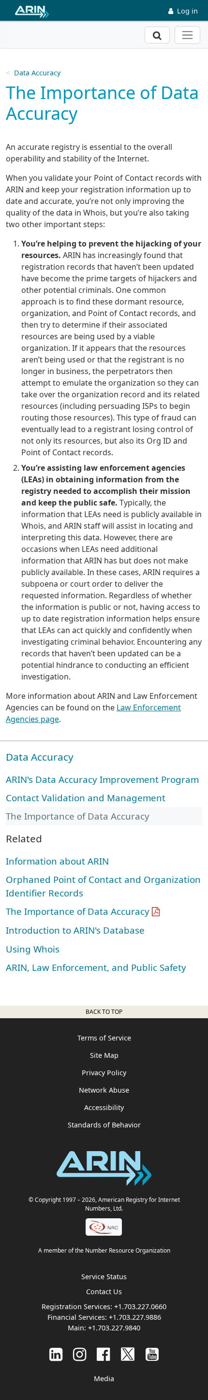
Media (104, 1378)
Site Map (104, 1055)
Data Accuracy (37, 72)
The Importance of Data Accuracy (77, 911)
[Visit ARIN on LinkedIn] (56, 1353)
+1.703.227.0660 (140, 1306)
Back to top (104, 1012)
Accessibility (104, 1107)
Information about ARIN (57, 861)
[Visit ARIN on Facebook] (103, 1353)
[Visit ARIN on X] (127, 1353)
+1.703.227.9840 (114, 1327)
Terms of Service (104, 1037)
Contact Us (104, 1291)
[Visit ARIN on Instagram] (79, 1353)
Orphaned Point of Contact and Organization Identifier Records (103, 886)
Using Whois (32, 949)
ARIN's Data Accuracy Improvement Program (102, 779)
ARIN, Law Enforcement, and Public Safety (96, 967)
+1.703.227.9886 (135, 1317)
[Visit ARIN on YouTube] (152, 1353)
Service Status (104, 1276)
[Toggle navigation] (187, 35)
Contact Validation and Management (85, 798)
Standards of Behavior (104, 1124)
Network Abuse (104, 1090)
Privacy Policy (104, 1072)
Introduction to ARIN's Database (75, 930)
